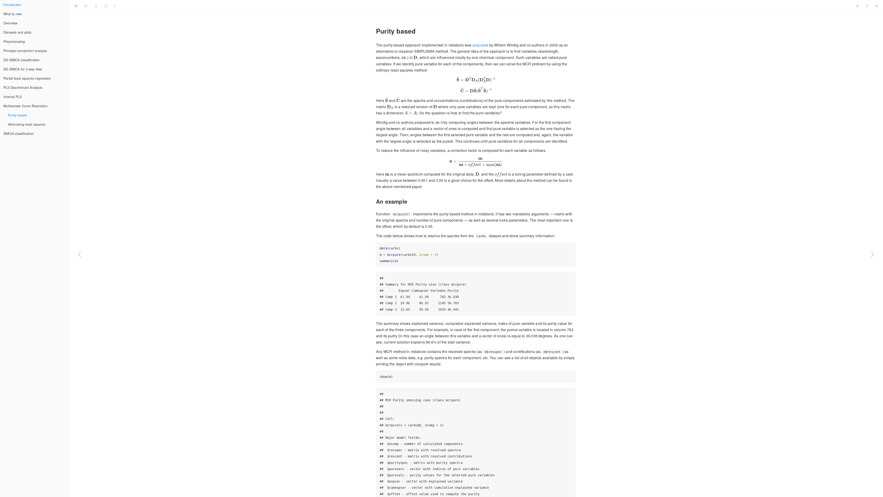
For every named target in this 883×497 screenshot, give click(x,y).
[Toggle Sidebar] (76, 6)
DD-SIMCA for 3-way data (22, 69)
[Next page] (872, 254)
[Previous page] (79, 254)
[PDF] (106, 6)
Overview (10, 23)
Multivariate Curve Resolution (25, 106)
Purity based (17, 115)
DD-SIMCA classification (21, 60)
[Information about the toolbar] (115, 6)
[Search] (86, 6)
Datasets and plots (17, 32)
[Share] (876, 6)
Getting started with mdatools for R (485, 5)
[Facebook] (867, 6)
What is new (12, 14)
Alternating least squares (26, 124)
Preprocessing (14, 41)
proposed (480, 45)
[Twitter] (858, 6)
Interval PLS (12, 96)
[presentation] (415, 57)
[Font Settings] (96, 6)
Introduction (12, 4)
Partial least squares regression (27, 78)
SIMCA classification (18, 133)
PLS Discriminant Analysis (22, 87)
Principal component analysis (25, 50)
